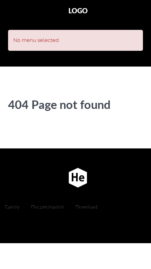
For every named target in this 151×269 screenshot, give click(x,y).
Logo (78, 11)
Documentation (47, 206)
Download (86, 206)
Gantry (12, 206)
